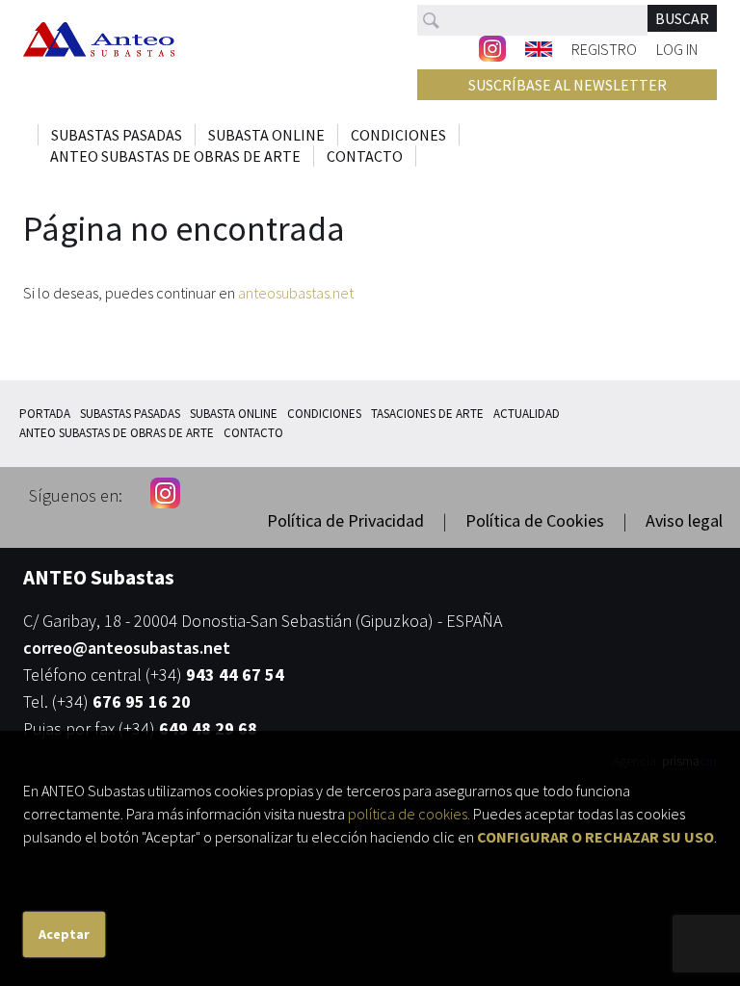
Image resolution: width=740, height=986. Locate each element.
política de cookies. (409, 813)
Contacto (365, 156)
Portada (44, 413)
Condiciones (398, 134)
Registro (604, 48)
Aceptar (64, 934)
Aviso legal (684, 520)
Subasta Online (266, 134)
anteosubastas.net (296, 292)
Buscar (682, 18)
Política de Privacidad (345, 520)
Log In (677, 48)
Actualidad (526, 413)
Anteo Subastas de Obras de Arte (175, 156)
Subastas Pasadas (116, 134)
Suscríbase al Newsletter (567, 84)
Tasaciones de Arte (427, 413)
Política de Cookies (534, 520)
